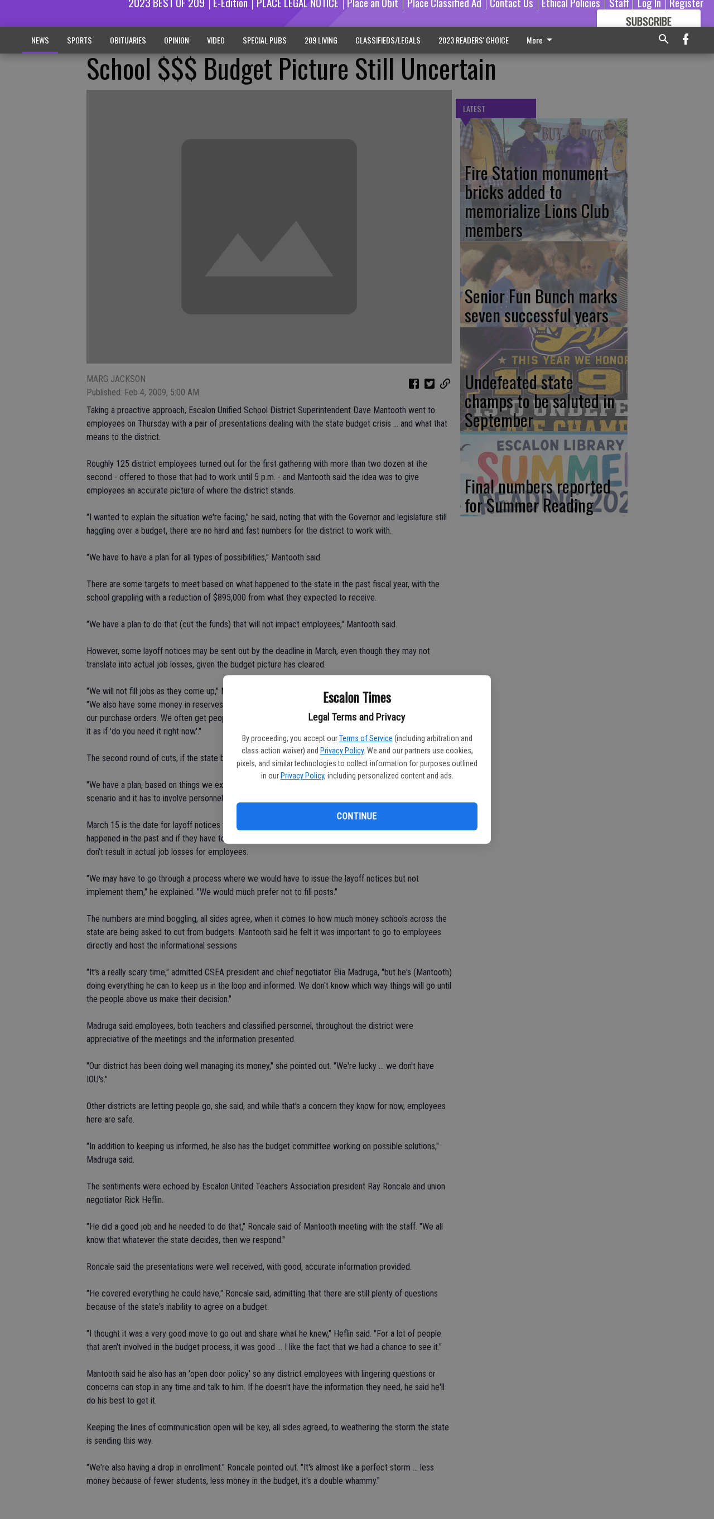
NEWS (40, 40)
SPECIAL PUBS (265, 40)
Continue (357, 816)
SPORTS (79, 40)
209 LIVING (321, 40)
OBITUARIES (128, 40)
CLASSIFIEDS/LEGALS (388, 40)
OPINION (176, 40)
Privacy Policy (342, 750)
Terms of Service (366, 738)
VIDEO (216, 40)
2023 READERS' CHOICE (473, 40)
